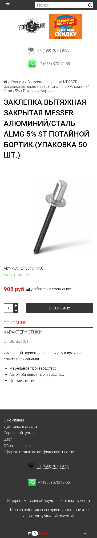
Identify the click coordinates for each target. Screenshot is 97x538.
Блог (8, 439)
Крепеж (17, 82)
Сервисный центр (19, 433)
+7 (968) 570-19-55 (54, 64)
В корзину (59, 308)
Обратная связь (18, 445)
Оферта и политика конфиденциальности (39, 452)
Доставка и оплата (20, 426)
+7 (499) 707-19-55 (53, 50)
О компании (14, 420)
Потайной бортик (38, 91)
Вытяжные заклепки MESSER (52, 82)
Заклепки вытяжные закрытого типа (35, 86)
